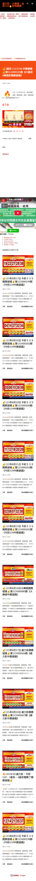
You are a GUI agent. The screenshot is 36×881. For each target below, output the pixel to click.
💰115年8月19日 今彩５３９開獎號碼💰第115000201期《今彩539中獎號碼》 (18, 529)
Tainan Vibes (8, 239)
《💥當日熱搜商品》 (6, 58)
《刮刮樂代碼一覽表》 (13, 14)
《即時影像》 (11, 18)
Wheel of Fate (8, 241)
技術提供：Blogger (19, 875)
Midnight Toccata (10, 237)
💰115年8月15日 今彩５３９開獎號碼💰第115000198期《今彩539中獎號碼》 (18, 839)
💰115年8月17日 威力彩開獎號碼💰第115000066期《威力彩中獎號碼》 (18, 653)
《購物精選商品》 (11, 16)
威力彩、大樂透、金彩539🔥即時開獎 (13, 4)
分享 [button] (29, 138)
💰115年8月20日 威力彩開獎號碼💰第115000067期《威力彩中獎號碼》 (18, 715)
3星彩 (10, 138)
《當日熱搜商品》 (23, 16)
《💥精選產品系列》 (19, 58)
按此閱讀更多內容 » (27, 306)
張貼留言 (5, 154)
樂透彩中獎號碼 (17, 138)
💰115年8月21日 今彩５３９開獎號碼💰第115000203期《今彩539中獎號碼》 (18, 467)
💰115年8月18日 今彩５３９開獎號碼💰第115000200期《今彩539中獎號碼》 (18, 405)
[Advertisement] (18, 38)
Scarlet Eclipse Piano (11, 243)
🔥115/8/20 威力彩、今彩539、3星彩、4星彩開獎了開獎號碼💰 (17, 777)
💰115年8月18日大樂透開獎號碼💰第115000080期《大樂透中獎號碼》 (17, 591)
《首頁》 (3, 14)
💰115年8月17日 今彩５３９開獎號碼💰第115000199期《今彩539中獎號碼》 (18, 281)
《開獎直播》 (24, 14)
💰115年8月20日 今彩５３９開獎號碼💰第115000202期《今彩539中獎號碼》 (18, 343)
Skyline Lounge (9, 245)
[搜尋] (27, 3)
